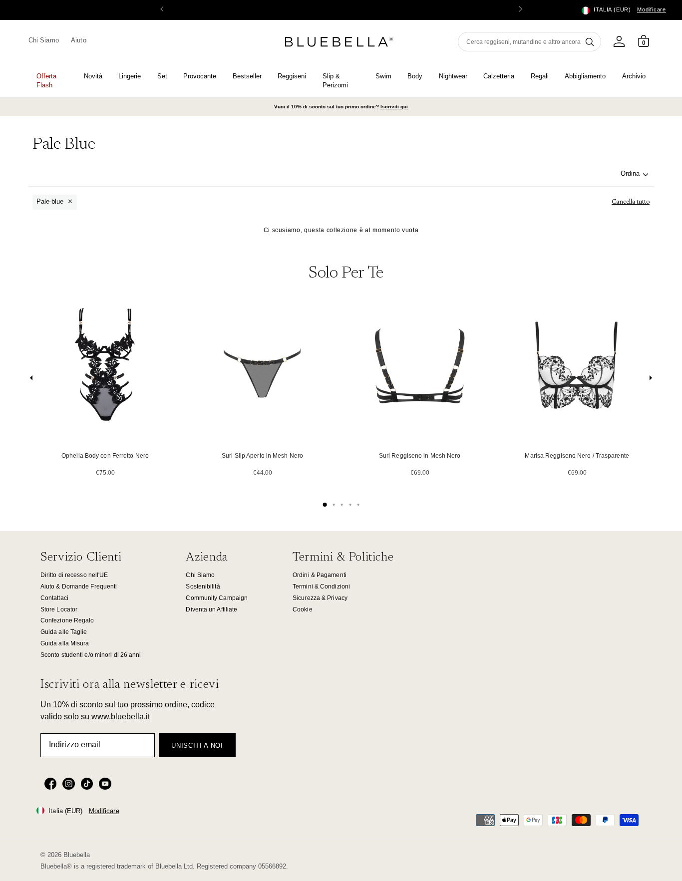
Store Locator (58, 609)
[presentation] (31, 380)
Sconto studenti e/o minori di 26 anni (90, 654)
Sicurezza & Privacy (320, 597)
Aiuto (78, 40)
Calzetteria (498, 76)
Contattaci (54, 597)
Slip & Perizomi (335, 80)
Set (162, 76)
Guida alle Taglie (63, 631)
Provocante (199, 76)
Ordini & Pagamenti (319, 575)
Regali (540, 76)
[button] (520, 10)
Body (414, 76)
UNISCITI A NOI (197, 745)
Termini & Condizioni (321, 586)
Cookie (303, 609)
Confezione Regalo (67, 620)
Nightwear (453, 76)
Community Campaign (217, 597)
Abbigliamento (585, 76)
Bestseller (247, 76)
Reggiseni (292, 76)
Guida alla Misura (64, 643)
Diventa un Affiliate (211, 609)
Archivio (634, 76)
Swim (383, 76)
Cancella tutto (631, 202)
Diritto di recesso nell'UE (74, 575)
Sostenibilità (203, 586)
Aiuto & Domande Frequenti (78, 586)
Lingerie (129, 76)
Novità (93, 76)
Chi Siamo (43, 40)
